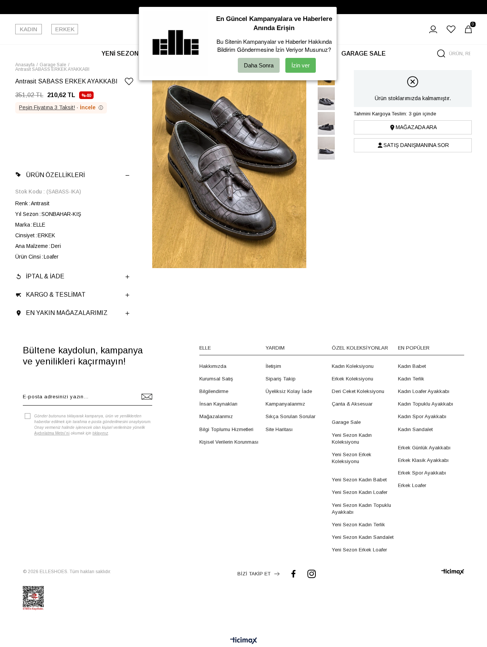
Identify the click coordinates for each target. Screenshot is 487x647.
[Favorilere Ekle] (129, 83)
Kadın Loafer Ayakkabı (423, 391)
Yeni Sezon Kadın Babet (359, 479)
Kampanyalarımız (285, 404)
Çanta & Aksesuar (352, 404)
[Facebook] (293, 573)
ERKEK (65, 29)
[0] (468, 29)
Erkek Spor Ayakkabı (422, 473)
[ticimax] (452, 572)
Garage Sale (346, 422)
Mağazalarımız (216, 416)
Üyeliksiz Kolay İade (289, 391)
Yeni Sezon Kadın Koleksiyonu (352, 438)
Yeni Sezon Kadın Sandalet (362, 537)
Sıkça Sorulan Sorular (290, 416)
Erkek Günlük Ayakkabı (424, 448)
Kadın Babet (412, 366)
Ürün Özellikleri (55, 175)
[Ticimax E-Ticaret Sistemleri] (243, 641)
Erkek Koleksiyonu (352, 379)
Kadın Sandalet (415, 429)
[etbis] (33, 598)
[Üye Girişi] (433, 29)
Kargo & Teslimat (56, 294)
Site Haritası (279, 429)
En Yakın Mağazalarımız (67, 313)
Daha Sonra (259, 65)
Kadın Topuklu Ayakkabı (425, 404)
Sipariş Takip (281, 379)
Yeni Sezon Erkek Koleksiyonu (351, 458)
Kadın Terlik (411, 379)
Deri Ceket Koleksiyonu (358, 391)
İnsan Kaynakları (218, 404)
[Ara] (441, 53)
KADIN (28, 29)
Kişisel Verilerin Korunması (228, 442)
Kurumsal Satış (216, 379)
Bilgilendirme (213, 391)
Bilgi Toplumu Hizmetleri (226, 429)
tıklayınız (100, 433)
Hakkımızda (212, 366)
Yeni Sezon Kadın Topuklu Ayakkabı (361, 508)
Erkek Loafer (412, 485)
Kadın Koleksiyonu (353, 366)
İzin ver (300, 65)
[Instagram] (311, 573)
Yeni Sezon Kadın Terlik (358, 524)
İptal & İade (45, 276)
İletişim (273, 366)
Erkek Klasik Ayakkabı (423, 460)
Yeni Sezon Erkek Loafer (359, 550)
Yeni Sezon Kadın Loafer (359, 492)
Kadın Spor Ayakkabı (422, 416)
